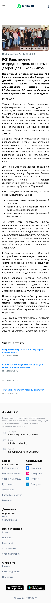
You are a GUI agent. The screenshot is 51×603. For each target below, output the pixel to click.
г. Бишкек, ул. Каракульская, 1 (24, 451)
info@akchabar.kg (17, 443)
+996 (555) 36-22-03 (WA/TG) (23, 434)
